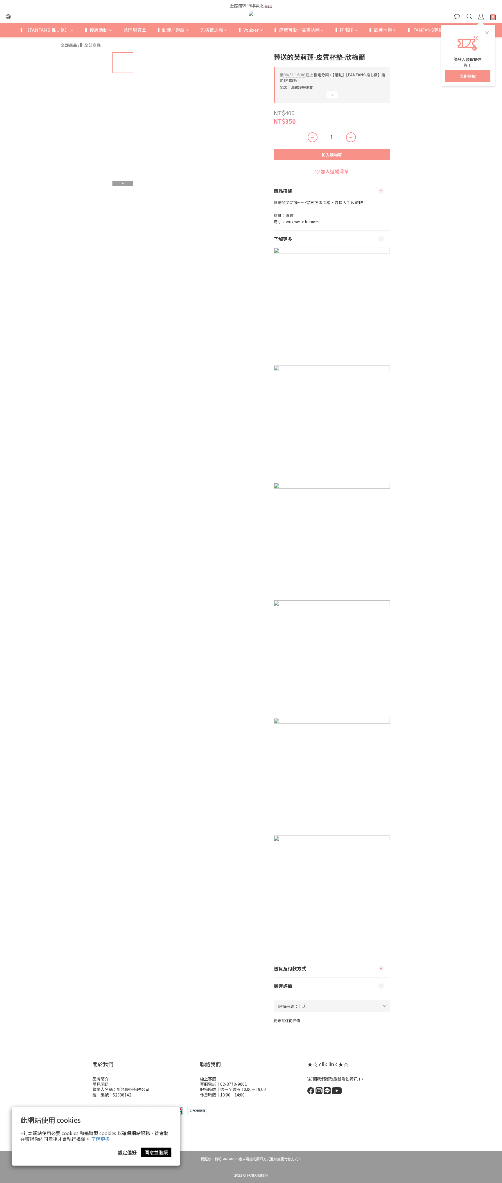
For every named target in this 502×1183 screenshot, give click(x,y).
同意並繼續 (156, 1152)
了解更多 (100, 1138)
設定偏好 (127, 1152)
